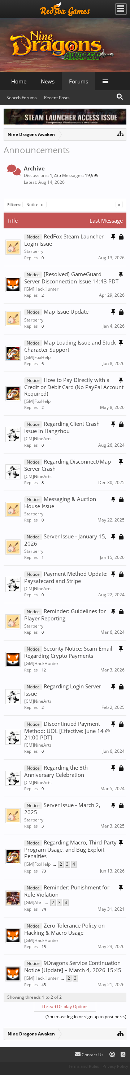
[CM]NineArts (38, 439)
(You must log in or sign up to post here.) (86, 1016)
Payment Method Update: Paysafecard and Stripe (66, 577)
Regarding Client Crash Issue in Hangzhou (62, 427)
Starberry (33, 251)
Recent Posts (57, 98)
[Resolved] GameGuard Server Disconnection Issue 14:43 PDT (71, 277)
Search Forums (21, 98)
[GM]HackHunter (41, 289)
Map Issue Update (66, 311)
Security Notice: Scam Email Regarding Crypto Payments (68, 652)
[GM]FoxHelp (37, 357)
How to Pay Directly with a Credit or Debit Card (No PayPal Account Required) (74, 386)
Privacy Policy (115, 1066)
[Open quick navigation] (120, 133)
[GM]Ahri (33, 902)
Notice (34, 204)
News (48, 81)
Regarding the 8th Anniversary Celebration (56, 771)
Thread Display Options (65, 1006)
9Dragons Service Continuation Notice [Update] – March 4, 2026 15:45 (72, 966)
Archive (34, 168)
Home (18, 81)
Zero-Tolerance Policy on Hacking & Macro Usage (64, 929)
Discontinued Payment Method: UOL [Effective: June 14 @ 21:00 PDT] (67, 730)
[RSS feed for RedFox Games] (123, 1055)
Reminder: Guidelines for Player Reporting (65, 614)
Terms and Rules (83, 1066)
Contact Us (92, 1055)
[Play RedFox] (65, 9)
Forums (78, 81)
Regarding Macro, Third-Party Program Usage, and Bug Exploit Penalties (70, 849)
